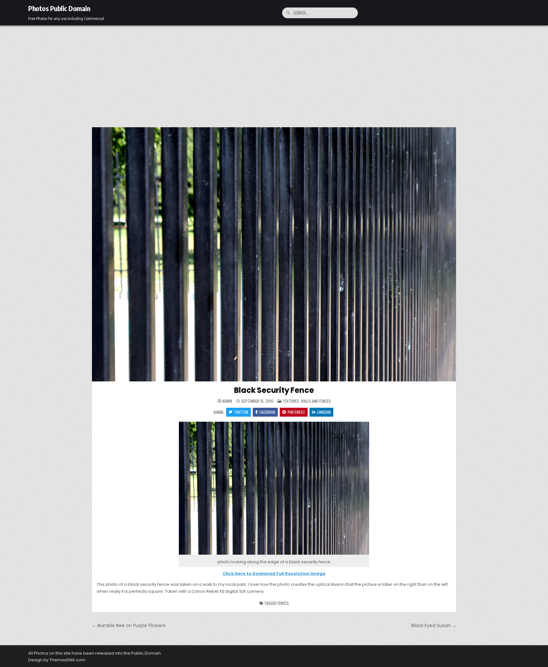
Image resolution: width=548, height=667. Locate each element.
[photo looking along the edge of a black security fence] (274, 555)
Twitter (241, 412)
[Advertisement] (274, 73)
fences (283, 603)
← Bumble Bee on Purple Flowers (129, 625)
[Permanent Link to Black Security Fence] (274, 254)
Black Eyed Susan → (433, 625)
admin (227, 401)
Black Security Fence (274, 390)
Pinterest (296, 412)
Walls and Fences (316, 401)
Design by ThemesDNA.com (56, 660)
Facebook (267, 412)
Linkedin (324, 412)
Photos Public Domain (59, 8)
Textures (291, 401)
